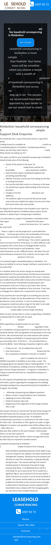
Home (25, 519)
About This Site (26, 525)
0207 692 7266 (42, 4)
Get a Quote (25, 42)
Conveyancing (15, 6)
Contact (25, 531)
